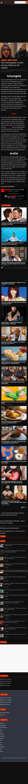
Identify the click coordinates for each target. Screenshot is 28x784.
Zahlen (11, 71)
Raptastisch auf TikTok (5, 685)
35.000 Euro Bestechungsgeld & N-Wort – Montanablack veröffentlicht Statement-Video (14, 551)
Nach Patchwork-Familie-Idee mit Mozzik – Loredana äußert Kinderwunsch (12, 514)
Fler (4, 71)
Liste (1, 740)
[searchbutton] (27, 2)
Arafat (2, 71)
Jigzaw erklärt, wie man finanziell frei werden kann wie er (15, 589)
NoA (1, 742)
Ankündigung (3, 725)
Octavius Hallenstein (13, 70)
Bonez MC (9, 127)
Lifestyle (2, 738)
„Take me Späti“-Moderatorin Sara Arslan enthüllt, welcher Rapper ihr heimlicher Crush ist (15, 628)
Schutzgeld (8, 71)
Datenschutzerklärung (4, 712)
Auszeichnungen (3, 727)
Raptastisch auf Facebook (5, 679)
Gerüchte (15, 60)
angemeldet (8, 531)
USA (1, 749)
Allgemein (10, 60)
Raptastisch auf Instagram (5, 681)
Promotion (2, 747)
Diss (1, 731)
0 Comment (21, 70)
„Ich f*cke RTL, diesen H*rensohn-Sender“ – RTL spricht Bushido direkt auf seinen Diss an (14, 622)
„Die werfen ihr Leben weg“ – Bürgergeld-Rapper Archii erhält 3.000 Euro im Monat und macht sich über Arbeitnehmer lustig (16, 571)
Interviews (2, 736)
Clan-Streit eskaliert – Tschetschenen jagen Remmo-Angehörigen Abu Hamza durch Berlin (14, 602)
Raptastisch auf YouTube (5, 683)
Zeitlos (1, 751)
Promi (1, 744)
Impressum (2, 714)
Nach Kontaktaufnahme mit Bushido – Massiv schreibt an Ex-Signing (12, 522)
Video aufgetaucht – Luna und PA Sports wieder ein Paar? (15, 634)
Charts (1, 729)
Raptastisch (4, 60)
